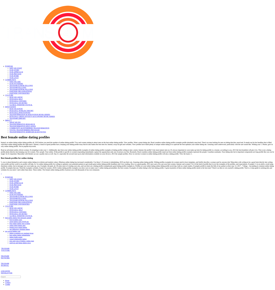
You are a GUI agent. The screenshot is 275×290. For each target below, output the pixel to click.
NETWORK (5, 258)
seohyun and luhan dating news (20, 243)
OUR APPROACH (16, 72)
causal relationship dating (18, 239)
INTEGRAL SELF (16, 99)
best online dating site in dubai (19, 223)
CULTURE (9, 95)
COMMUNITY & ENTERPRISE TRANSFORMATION (29, 128)
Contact (7, 282)
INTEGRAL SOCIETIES (18, 103)
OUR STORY (14, 70)
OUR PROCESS (15, 74)
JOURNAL (5, 265)
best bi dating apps (15, 220)
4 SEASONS (5, 271)
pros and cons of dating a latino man (21, 241)
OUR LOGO (14, 78)
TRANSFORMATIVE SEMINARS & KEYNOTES (27, 132)
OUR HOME (14, 76)
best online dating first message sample (18, 218)
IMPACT (8, 120)
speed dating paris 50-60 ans (19, 222)
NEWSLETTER (6, 273)
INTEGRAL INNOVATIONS (19, 113)
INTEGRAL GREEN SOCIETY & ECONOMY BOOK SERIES (32, 116)
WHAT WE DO (15, 122)
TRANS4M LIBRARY (17, 118)
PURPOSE (9, 66)
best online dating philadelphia (19, 235)
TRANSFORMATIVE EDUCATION (22, 126)
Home (7, 281)
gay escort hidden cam (12, 231)
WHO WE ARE (15, 82)
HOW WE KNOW (16, 109)
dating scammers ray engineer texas (21, 233)
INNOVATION (10, 107)
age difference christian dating (19, 229)
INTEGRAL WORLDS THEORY (21, 111)
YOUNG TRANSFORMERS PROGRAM (24, 130)
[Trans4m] (49, 62)
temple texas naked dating (18, 227)
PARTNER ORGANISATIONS (20, 91)
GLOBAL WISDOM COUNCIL (20, 105)
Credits (7, 284)
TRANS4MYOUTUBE (5, 249)
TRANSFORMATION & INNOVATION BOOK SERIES (29, 114)
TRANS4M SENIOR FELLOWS (21, 89)
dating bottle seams (15, 237)
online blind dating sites (17, 225)
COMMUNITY (10, 80)
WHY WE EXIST (15, 68)
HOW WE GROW (16, 97)
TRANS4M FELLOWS (17, 87)
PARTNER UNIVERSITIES (19, 93)
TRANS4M (5, 256)
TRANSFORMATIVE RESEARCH (22, 124)
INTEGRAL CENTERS (17, 101)
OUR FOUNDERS (16, 84)
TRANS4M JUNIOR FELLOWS (21, 85)
